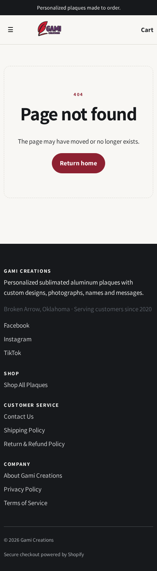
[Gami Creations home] (79, 29)
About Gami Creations (33, 475)
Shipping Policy (24, 430)
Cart (147, 30)
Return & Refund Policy (34, 444)
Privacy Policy (23, 489)
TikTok (12, 353)
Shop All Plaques (26, 385)
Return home (78, 163)
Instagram (18, 339)
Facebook (16, 325)
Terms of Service (25, 503)
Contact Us (19, 416)
